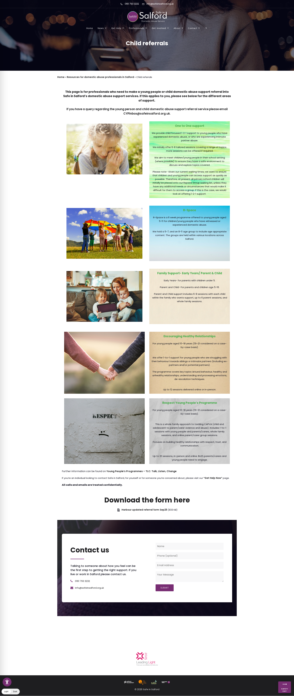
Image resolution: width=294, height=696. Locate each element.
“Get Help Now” (213, 478)
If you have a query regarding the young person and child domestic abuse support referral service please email (147, 100)
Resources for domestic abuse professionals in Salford (100, 77)
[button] (206, 28)
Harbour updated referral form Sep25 (144, 509)
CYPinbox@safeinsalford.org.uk (146, 114)
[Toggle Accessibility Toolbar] (7, 682)
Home (89, 28)
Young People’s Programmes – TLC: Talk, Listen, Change (141, 471)
